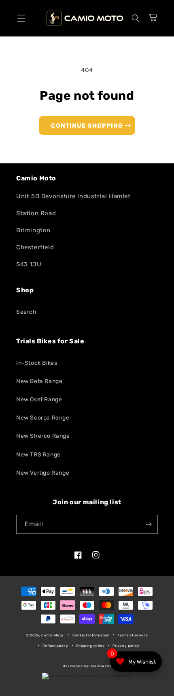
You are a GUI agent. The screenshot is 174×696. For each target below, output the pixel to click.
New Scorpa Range (43, 417)
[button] (21, 18)
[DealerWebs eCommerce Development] (87, 676)
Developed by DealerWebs (87, 666)
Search (26, 311)
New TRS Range (38, 454)
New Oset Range (39, 399)
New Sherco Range (43, 436)
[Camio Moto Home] (85, 18)
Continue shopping (87, 125)
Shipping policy (90, 646)
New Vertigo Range (42, 472)
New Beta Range (39, 381)
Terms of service (133, 635)
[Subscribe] (148, 524)
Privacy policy (125, 646)
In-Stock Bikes (36, 363)
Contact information (91, 635)
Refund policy (55, 646)
